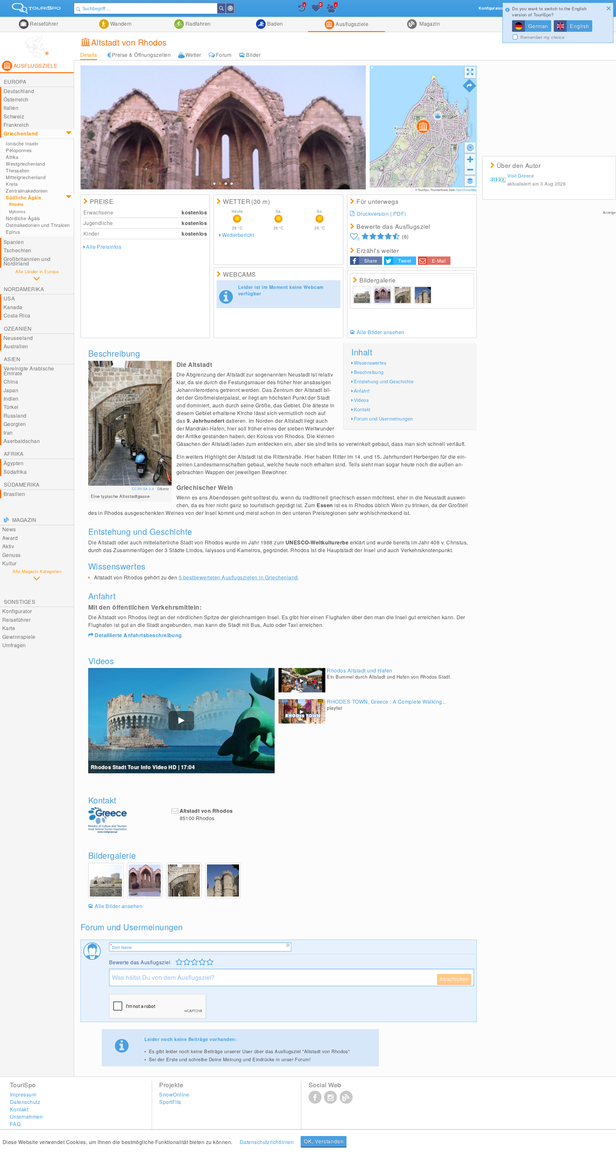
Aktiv (8, 546)
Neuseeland (18, 338)
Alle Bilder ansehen (381, 332)
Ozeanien (18, 328)
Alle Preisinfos (103, 246)
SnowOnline (174, 1094)
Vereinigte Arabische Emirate (29, 371)
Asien (12, 359)
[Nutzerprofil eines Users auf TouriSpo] (498, 180)
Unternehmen (26, 1116)
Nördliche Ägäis (23, 218)
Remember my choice (542, 37)
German (538, 26)
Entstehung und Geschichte (384, 381)
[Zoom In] (470, 159)
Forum (223, 54)
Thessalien (17, 170)
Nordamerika (24, 289)
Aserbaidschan (22, 441)
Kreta (12, 184)
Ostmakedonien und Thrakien (38, 225)
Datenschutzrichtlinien (267, 1142)
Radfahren (197, 23)
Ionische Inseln (22, 143)
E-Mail (439, 260)
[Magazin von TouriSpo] (346, 1097)
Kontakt (362, 409)
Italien (11, 107)
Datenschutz (25, 1102)
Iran (8, 432)
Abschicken (454, 979)
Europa (15, 81)
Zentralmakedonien (26, 190)
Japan (11, 390)
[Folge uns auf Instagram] (330, 1097)
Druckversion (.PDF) (381, 213)
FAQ (15, 1124)
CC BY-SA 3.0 (143, 488)
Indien (11, 398)
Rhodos (16, 204)
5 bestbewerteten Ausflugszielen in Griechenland (238, 577)
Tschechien (17, 250)
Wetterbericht (238, 235)
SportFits (170, 1102)
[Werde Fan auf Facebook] (315, 1097)
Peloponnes (18, 150)
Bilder (253, 54)
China (11, 381)
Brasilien (14, 494)
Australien (16, 346)
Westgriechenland (25, 164)
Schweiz (14, 116)
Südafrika (15, 471)
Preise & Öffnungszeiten (141, 54)
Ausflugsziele (351, 24)
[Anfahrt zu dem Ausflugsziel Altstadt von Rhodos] (469, 86)
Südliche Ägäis (23, 197)
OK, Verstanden (323, 1141)
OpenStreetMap (466, 190)
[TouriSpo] (37, 10)
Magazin (429, 23)
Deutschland (19, 91)
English (579, 26)
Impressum (23, 1094)
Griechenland (21, 133)
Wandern (120, 23)
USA (9, 298)
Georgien (15, 424)
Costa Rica (17, 315)
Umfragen (14, 645)
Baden (274, 23)
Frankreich (16, 124)
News (9, 529)
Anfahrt (362, 390)
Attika (12, 157)
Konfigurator (17, 611)
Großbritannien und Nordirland (27, 261)
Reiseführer (43, 23)
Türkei (11, 407)
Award (10, 538)
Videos (361, 399)
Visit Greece (520, 175)
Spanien (14, 242)
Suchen (225, 8)
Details (88, 54)
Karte (8, 628)
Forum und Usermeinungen (383, 418)
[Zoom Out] (470, 169)
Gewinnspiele (19, 636)
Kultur (9, 563)
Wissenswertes (370, 362)
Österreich (16, 99)
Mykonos (17, 211)
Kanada (13, 307)
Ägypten (13, 463)
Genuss (11, 555)
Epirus (13, 232)
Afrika (14, 453)
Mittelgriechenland (26, 177)
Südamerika (22, 484)
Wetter (193, 54)
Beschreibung (369, 372)
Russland (15, 415)
